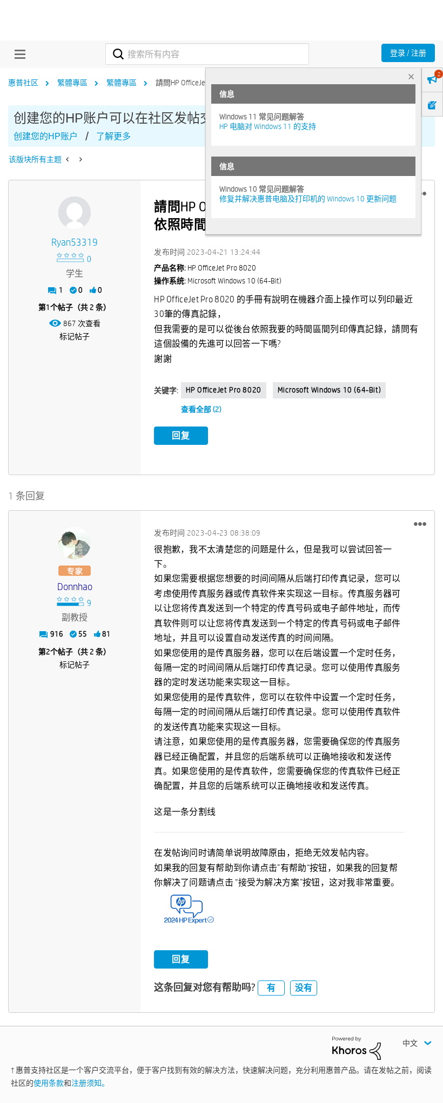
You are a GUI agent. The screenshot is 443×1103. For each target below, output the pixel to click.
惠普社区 (23, 82)
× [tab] (411, 76)
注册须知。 (90, 1083)
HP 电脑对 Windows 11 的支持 (267, 126)
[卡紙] (80, 159)
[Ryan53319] (74, 213)
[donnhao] (74, 543)
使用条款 (48, 1083)
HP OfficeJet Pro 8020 (223, 390)
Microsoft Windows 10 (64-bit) (329, 390)
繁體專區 (72, 82)
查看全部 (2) (201, 409)
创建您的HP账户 (46, 136)
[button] (420, 524)
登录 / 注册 (408, 53)
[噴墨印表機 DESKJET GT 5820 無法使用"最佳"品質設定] (68, 159)
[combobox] (206, 54)
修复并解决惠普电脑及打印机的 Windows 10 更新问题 (308, 199)
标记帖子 (74, 336)
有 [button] (271, 987)
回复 (181, 435)
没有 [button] (303, 987)
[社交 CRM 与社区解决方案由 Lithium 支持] (356, 1047)
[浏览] (17, 53)
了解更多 (113, 136)
